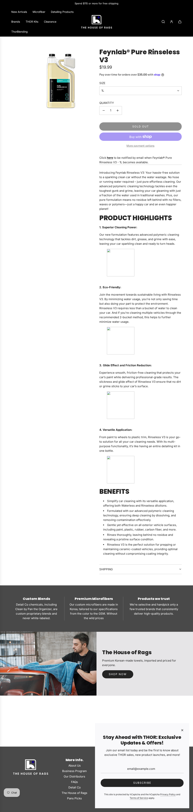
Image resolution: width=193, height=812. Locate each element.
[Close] (182, 730)
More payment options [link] (140, 145)
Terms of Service (139, 798)
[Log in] (171, 22)
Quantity (106, 103)
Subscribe (142, 782)
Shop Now (118, 674)
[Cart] (180, 22)
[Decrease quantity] (104, 110)
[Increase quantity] (117, 110)
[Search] (163, 22)
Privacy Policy (168, 794)
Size (102, 83)
